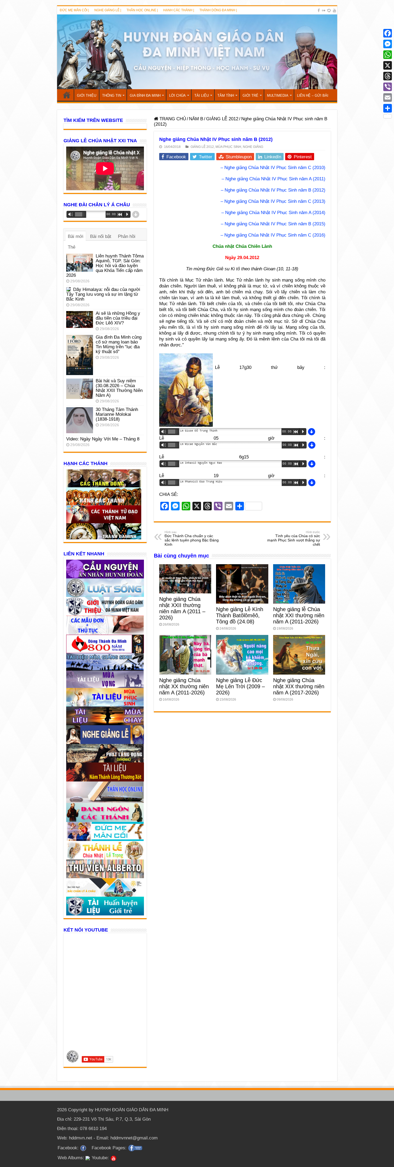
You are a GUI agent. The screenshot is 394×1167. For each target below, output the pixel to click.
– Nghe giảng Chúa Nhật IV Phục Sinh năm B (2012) (273, 190)
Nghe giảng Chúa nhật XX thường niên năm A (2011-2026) (184, 686)
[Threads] (387, 76)
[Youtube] (334, 10)
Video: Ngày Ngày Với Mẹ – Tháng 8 (102, 439)
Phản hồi (126, 236)
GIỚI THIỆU (86, 95)
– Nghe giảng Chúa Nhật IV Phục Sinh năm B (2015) (273, 223)
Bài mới (75, 236)
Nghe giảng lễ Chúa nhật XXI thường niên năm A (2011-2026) (298, 615)
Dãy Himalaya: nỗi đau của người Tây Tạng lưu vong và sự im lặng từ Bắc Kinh (103, 294)
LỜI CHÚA (177, 95)
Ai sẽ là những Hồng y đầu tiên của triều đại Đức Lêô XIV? (118, 318)
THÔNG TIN (111, 95)
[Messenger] (387, 44)
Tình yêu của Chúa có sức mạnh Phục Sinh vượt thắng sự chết (293, 538)
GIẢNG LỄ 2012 (222, 118)
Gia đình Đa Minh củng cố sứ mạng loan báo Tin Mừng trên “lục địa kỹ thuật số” (119, 344)
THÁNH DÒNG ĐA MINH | (218, 10)
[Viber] (387, 86)
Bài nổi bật (100, 236)
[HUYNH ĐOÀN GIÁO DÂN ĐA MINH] (197, 51)
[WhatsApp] (387, 54)
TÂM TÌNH (225, 95)
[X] (387, 65)
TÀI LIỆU (201, 95)
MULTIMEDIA (277, 95)
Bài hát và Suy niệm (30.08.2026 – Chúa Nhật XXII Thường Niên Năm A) (119, 388)
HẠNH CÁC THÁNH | (178, 10)
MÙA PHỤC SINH (228, 147)
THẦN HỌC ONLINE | (142, 10)
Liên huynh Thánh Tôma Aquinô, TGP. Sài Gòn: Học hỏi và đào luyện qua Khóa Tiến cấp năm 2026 (105, 265)
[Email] (387, 97)
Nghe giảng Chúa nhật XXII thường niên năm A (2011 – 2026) (182, 608)
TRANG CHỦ (67, 94)
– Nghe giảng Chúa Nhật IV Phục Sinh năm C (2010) (273, 167)
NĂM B (196, 118)
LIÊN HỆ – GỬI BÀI (312, 95)
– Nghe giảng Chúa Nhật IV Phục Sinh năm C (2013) (273, 201)
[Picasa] (329, 10)
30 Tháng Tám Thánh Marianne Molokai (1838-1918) (117, 414)
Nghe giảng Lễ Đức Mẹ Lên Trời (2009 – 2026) (240, 686)
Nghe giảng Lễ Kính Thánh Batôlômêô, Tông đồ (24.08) (239, 615)
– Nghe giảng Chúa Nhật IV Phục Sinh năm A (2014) (273, 212)
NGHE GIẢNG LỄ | (107, 10)
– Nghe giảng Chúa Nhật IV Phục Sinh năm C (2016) (273, 235)
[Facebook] (318, 10)
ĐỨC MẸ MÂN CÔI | (74, 10)
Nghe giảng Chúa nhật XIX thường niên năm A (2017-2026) (298, 686)
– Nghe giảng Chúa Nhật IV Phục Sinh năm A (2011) (273, 178)
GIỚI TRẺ (250, 95)
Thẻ (71, 247)
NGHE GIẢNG (253, 147)
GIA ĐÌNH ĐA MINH (145, 95)
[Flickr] (323, 10)
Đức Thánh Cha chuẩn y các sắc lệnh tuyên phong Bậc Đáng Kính (192, 538)
